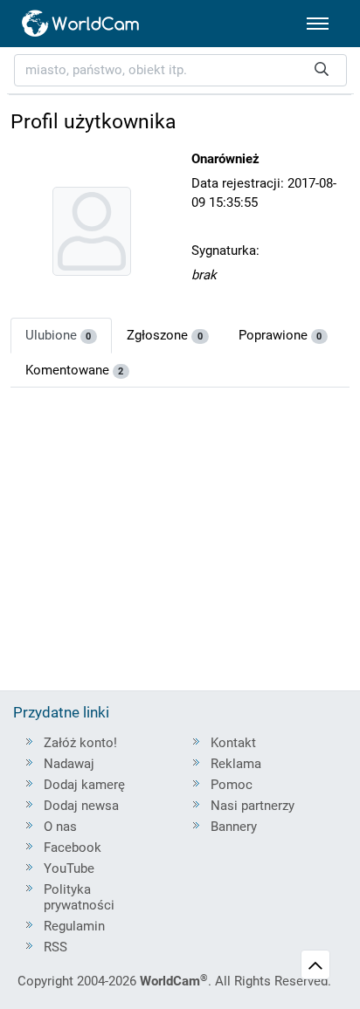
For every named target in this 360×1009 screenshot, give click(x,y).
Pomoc (232, 785)
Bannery (234, 826)
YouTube (69, 868)
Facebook (72, 847)
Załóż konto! (80, 743)
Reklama (236, 764)
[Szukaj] (321, 70)
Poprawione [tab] (280, 335)
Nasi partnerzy (252, 805)
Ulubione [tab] (58, 335)
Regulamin (74, 926)
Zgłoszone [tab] (165, 335)
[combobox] (180, 70)
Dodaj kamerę (84, 785)
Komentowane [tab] (74, 370)
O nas (60, 826)
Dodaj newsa (81, 805)
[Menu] (317, 24)
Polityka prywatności (79, 897)
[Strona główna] (81, 23)
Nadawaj (69, 764)
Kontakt (233, 743)
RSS (55, 947)
